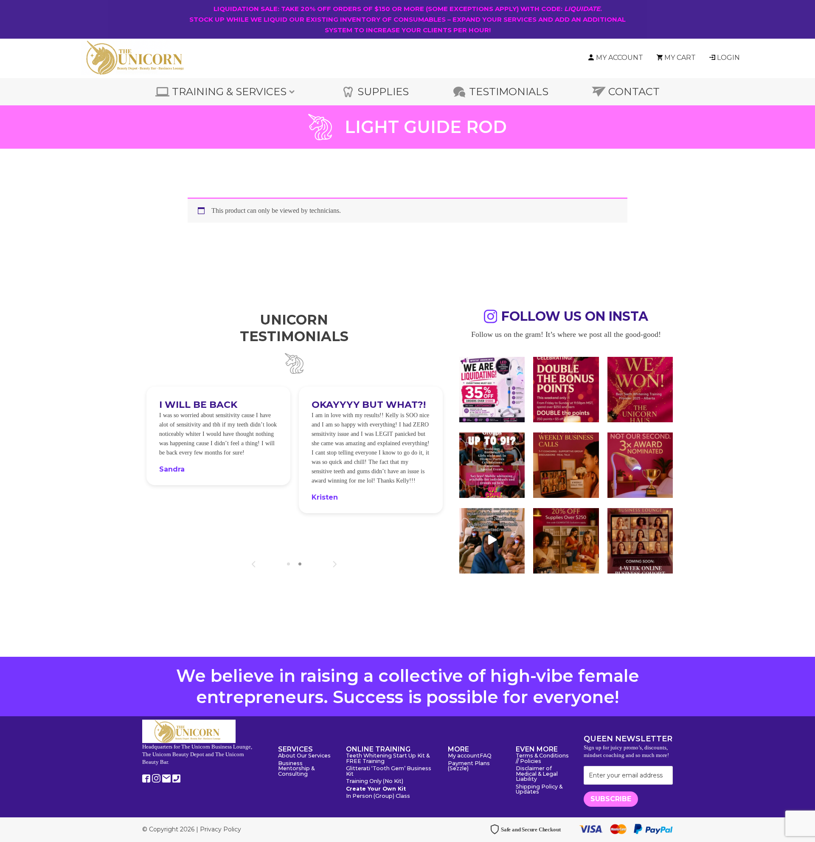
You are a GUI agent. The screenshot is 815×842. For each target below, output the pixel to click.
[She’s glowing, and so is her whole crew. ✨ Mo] (492, 464)
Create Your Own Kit (376, 789)
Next (335, 564)
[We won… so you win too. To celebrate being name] (566, 389)
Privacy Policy (220, 829)
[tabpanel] (218, 436)
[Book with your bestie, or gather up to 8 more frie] (492, 540)
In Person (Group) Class (378, 796)
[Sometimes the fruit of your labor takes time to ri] (640, 389)
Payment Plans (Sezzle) (469, 766)
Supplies (383, 91)
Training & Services (229, 91)
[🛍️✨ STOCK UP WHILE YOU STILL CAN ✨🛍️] (566, 540)
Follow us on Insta (574, 317)
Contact (634, 91)
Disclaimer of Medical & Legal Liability (537, 774)
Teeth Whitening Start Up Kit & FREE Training (388, 758)
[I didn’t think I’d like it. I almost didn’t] (640, 540)
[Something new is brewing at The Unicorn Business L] (566, 464)
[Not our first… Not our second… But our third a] (640, 464)
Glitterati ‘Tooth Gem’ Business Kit (388, 771)
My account (464, 756)
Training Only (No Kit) (374, 781)
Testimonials (508, 91)
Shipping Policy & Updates (539, 789)
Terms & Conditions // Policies (542, 758)
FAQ (486, 756)
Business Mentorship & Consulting (296, 769)
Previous (254, 564)
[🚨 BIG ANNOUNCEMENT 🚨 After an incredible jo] (492, 389)
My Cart (680, 58)
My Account (619, 58)
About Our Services (304, 756)
